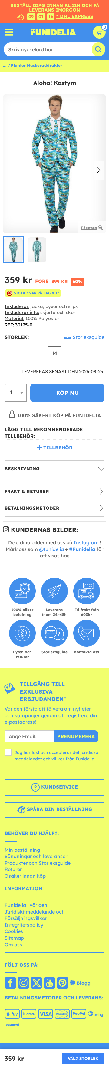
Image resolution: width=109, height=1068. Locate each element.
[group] (13, 249)
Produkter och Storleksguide (38, 863)
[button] (99, 170)
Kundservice (59, 787)
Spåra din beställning (58, 809)
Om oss (13, 944)
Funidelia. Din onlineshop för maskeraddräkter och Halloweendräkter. (53, 32)
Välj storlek (83, 1058)
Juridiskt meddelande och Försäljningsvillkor (35, 915)
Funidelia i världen (26, 905)
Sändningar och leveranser (36, 856)
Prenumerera (76, 736)
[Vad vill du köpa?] (9, 32)
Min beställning (22, 850)
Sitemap (14, 938)
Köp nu (67, 392)
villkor (57, 759)
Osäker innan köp (25, 876)
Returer (13, 869)
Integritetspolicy (24, 925)
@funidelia (51, 549)
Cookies (14, 931)
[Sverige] (10, 983)
